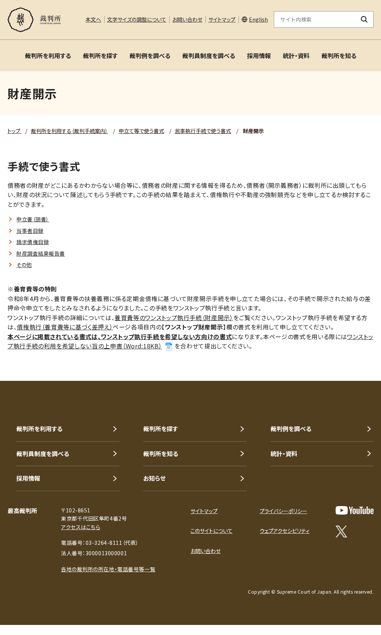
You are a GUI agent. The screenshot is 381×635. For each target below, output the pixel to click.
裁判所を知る (338, 55)
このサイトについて (211, 530)
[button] (354, 354)
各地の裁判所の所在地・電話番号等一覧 (108, 569)
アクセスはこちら (80, 527)
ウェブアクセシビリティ (285, 530)
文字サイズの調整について (136, 19)
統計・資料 (296, 55)
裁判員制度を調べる (208, 55)
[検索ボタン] (364, 19)
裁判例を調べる (149, 55)
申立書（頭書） (32, 219)
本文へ (93, 19)
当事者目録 (30, 230)
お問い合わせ (187, 19)
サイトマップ (222, 19)
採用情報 (259, 55)
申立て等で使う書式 (141, 131)
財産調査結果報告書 (40, 253)
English (258, 19)
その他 (24, 264)
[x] (341, 531)
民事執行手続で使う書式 (203, 131)
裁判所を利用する (48, 55)
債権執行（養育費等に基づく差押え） (65, 326)
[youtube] (355, 510)
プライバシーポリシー (283, 511)
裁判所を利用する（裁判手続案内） (69, 131)
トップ (14, 131)
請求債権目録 (32, 242)
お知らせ (154, 478)
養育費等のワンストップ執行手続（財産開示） (174, 317)
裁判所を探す (100, 55)
